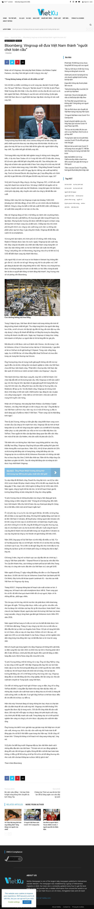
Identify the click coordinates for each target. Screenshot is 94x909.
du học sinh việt (77, 188)
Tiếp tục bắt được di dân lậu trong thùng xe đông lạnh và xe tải (77, 70)
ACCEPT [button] (27, 902)
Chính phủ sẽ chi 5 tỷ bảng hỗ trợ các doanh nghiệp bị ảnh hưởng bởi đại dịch (76, 77)
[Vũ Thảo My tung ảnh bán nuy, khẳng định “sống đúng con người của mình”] (13, 814)
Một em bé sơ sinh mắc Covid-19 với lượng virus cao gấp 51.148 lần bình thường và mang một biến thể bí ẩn (77, 149)
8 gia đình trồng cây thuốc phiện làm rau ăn (25, 29)
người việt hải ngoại (70, 192)
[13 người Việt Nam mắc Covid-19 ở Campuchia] (32, 814)
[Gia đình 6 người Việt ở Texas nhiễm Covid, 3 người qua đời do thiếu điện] (51, 814)
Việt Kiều (18, 40)
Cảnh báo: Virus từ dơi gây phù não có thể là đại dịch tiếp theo (75, 96)
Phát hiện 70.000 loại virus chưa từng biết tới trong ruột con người (76, 64)
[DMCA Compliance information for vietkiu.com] (13, 861)
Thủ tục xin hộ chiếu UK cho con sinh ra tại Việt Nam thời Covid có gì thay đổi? (76, 132)
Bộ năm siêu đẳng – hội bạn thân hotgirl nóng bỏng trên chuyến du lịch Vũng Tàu (17, 794)
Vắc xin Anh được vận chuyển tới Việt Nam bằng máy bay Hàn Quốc (77, 110)
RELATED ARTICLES (14, 804)
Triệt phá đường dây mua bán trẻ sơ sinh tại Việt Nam (76, 90)
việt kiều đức (75, 207)
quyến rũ (79, 199)
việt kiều (67, 207)
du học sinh (68, 188)
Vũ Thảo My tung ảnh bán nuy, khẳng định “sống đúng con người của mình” (76, 103)
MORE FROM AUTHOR (35, 804)
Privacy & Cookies (78, 907)
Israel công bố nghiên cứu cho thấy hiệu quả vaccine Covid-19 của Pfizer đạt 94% (76, 123)
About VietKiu (56, 907)
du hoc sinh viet (78, 184)
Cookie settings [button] (14, 902)
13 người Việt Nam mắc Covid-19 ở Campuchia (77, 116)
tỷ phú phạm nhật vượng (72, 203)
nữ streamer (79, 196)
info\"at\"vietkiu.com (43, 898)
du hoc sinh (68, 184)
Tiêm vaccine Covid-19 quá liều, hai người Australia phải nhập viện (77, 169)
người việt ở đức (69, 196)
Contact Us (66, 907)
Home (7, 37)
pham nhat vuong (70, 199)
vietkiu (83, 203)
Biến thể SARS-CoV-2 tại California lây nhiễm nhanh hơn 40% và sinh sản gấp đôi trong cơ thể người (76, 160)
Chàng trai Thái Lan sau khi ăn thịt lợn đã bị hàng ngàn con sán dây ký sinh (47, 794)
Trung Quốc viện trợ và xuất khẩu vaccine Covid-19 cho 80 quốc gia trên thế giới (76, 140)
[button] (90, 25)
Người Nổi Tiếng (16, 37)
